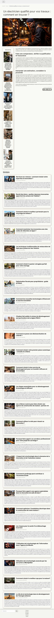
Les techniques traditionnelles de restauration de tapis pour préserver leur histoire (33, 247)
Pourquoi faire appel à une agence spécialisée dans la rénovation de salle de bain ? (32, 492)
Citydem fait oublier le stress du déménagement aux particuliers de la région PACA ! (33, 317)
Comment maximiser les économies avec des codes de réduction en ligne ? (32, 230)
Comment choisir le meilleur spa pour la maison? (33, 578)
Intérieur (27, 614)
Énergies (27, 613)
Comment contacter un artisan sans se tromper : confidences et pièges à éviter (8, 164)
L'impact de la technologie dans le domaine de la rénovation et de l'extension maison (33, 457)
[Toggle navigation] (3, 2)
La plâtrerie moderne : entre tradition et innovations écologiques (8, 124)
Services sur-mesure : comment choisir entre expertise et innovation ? (8, 106)
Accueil (3, 6)
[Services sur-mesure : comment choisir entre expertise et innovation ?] (8, 97)
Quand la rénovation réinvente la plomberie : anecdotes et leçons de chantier (8, 144)
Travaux (27, 610)
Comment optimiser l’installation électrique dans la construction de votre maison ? (33, 509)
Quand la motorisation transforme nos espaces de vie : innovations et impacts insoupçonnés (8, 86)
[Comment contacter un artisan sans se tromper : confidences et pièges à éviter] (8, 154)
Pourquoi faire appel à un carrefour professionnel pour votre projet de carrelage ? (33, 439)
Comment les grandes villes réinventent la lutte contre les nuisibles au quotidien (8, 66)
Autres (7, 6)
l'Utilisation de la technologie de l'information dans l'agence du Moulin (32, 544)
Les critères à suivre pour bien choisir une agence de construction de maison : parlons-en (32, 404)
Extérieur (27, 611)
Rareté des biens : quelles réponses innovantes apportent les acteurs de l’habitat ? (32, 195)
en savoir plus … (30, 60)
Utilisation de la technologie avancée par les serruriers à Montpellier (31, 561)
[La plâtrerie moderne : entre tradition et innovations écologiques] (8, 115)
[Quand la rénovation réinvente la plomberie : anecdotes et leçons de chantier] (8, 133)
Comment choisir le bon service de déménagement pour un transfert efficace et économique (31, 369)
